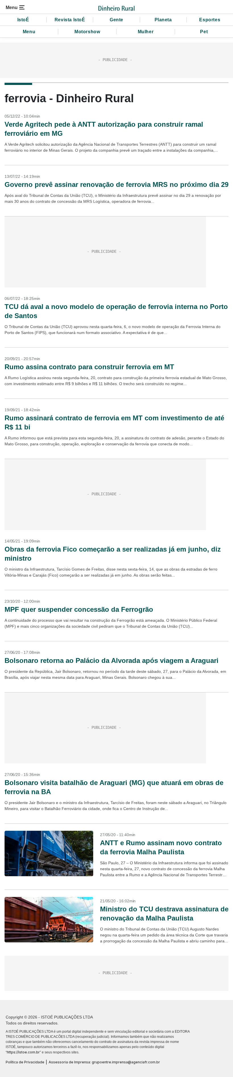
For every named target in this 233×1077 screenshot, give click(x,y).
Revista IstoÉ (70, 19)
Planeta (163, 19)
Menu (29, 31)
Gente (116, 19)
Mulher (146, 31)
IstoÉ (23, 19)
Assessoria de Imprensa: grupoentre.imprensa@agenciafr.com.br (104, 1062)
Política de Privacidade (25, 1062)
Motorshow (87, 31)
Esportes (209, 19)
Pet (204, 31)
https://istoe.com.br (23, 1052)
